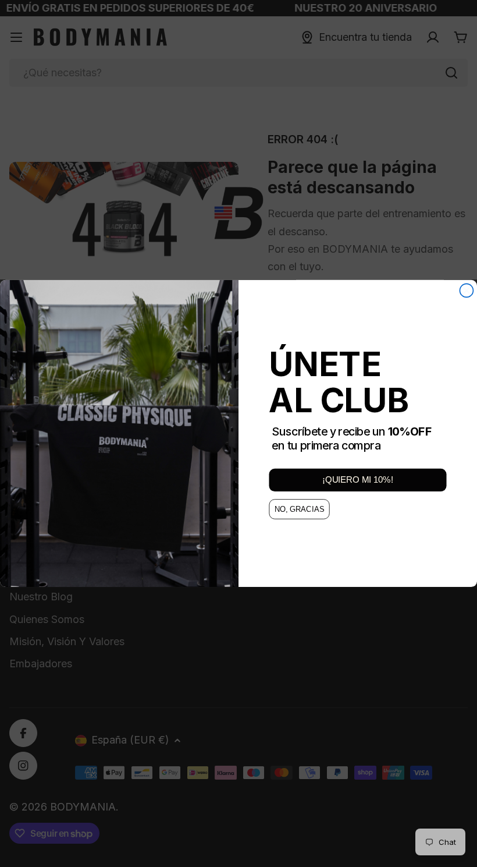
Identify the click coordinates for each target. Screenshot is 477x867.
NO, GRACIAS (300, 509)
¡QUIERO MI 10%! (357, 480)
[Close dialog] (466, 290)
